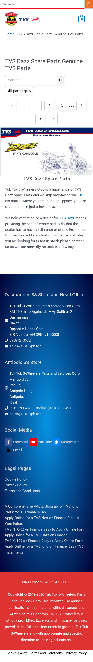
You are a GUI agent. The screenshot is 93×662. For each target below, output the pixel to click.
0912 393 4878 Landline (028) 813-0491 (40, 408)
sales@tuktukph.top (25, 346)
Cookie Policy (16, 479)
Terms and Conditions (22, 491)
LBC (80, 195)
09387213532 (20, 340)
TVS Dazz (66, 218)
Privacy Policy (16, 485)
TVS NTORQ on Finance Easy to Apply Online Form (45, 529)
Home (10, 34)
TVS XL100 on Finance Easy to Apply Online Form (44, 541)
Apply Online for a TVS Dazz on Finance (36, 535)
